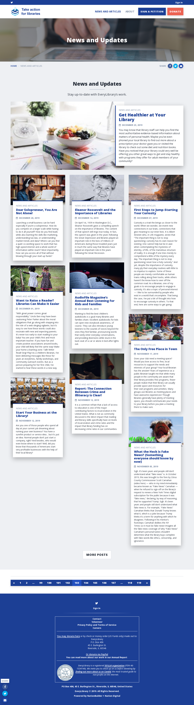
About (130, 11)
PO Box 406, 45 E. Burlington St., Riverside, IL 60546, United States (97, 686)
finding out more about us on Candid (93, 671)
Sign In (179, 2)
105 (95, 582)
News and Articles (108, 11)
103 (77, 582)
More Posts (97, 555)
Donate (175, 11)
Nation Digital (112, 695)
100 (49, 582)
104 (86, 582)
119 (139, 582)
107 (113, 582)
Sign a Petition (152, 11)
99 (40, 582)
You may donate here (68, 636)
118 (130, 582)
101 (58, 582)
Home (14, 65)
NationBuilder (94, 695)
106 (104, 582)
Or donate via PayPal (97, 654)
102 (67, 582)
